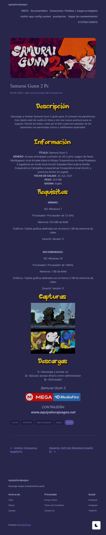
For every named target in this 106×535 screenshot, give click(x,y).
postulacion (59, 16)
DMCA (25, 10)
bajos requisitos (44, 422)
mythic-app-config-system (35, 16)
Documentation (39, 10)
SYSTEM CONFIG (88, 22)
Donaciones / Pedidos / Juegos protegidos (74, 10)
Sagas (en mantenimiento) (83, 16)
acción (15, 422)
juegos (59, 422)
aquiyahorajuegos (17, 4)
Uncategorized (56, 93)
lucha (69, 422)
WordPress (26, 525)
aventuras (27, 422)
